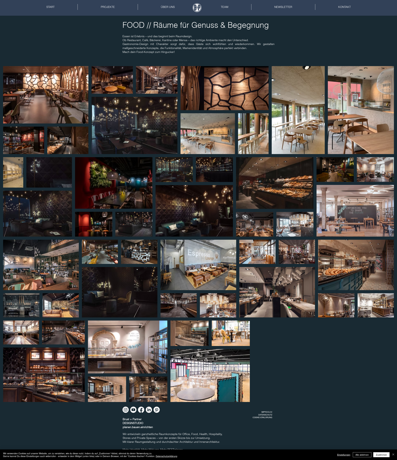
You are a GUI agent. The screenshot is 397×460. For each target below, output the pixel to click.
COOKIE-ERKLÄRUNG (262, 417)
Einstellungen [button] (343, 454)
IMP (263, 412)
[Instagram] (126, 410)
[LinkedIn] (149, 410)
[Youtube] (133, 410)
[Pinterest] (157, 410)
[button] (108, 7)
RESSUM (268, 412)
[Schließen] (393, 455)
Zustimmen (381, 454)
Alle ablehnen (362, 454)
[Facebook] (141, 410)
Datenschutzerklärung (166, 456)
